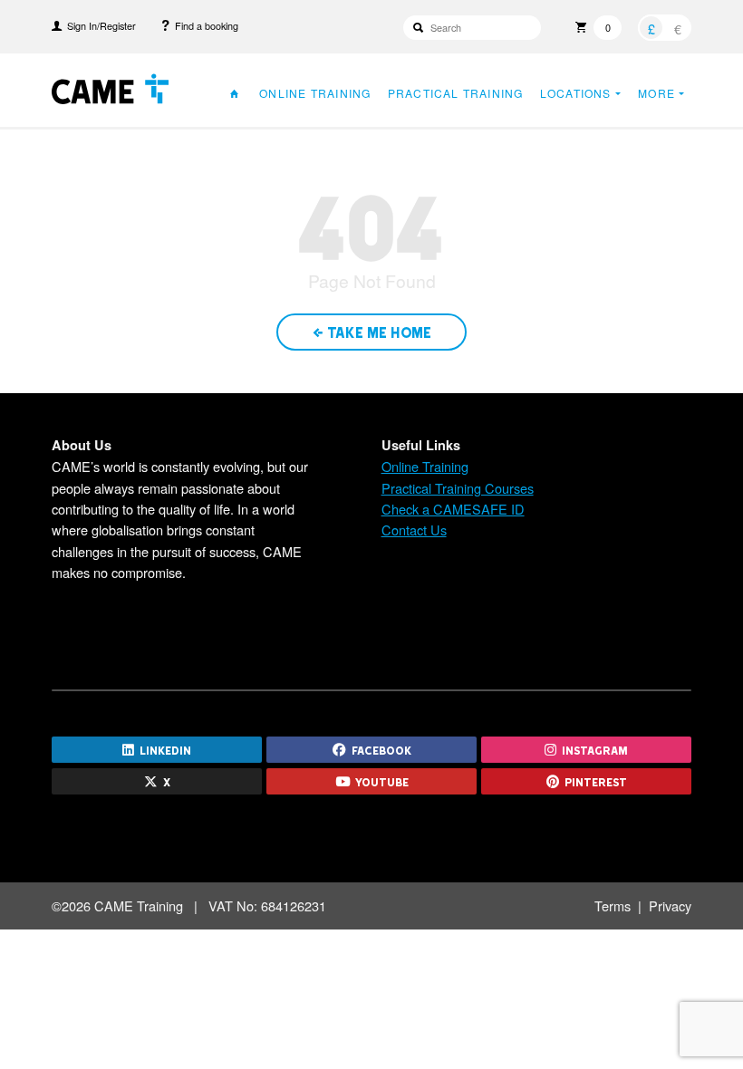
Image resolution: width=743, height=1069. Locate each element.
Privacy (670, 905)
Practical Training (456, 93)
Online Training (315, 93)
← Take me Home (372, 331)
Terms (612, 905)
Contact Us (414, 529)
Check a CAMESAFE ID (453, 508)
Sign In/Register (99, 25)
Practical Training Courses (457, 487)
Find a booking (203, 25)
